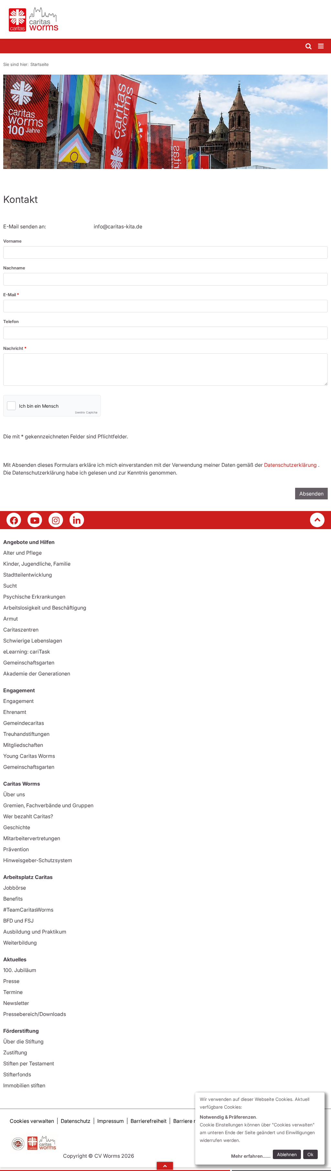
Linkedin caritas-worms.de (76, 520)
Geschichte (16, 827)
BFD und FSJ (18, 920)
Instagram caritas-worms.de (55, 520)
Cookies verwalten (32, 1121)
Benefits (13, 898)
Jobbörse (14, 887)
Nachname (14, 267)
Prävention (16, 849)
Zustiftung (15, 1052)
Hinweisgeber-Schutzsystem (37, 860)
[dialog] (260, 1129)
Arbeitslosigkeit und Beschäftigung (44, 607)
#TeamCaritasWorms (28, 909)
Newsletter (16, 1003)
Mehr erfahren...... (251, 1156)
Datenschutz (76, 1121)
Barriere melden (192, 1121)
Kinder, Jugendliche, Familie (36, 563)
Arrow (165, 1166)
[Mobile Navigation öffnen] (321, 46)
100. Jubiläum (19, 970)
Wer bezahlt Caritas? (28, 816)
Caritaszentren (20, 629)
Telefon (11, 321)
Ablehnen (287, 1154)
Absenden (311, 493)
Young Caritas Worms (29, 756)
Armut (10, 618)
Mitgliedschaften (23, 745)
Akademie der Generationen (36, 673)
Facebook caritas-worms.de (13, 520)
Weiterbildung (20, 942)
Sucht (10, 585)
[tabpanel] (165, 122)
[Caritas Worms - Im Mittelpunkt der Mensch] (165, 19)
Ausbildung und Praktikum (34, 931)
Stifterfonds (17, 1074)
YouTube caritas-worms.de (34, 520)
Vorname (12, 241)
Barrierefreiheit (148, 1121)
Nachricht (13, 348)
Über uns (14, 794)
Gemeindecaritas (23, 723)
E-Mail (10, 294)
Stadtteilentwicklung (27, 574)
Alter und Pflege (22, 552)
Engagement (18, 701)
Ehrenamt (14, 712)
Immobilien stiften (24, 1085)
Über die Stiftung (23, 1041)
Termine (13, 992)
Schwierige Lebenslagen (32, 640)
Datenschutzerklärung (290, 465)
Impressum (110, 1121)
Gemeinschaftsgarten (28, 662)
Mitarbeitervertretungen (31, 838)
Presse (11, 981)
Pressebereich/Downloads (34, 1014)
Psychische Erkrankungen (34, 596)
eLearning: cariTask (26, 651)
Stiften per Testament (28, 1063)
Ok (310, 1154)
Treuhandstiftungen (26, 734)
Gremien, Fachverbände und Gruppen (48, 805)
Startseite (39, 64)
